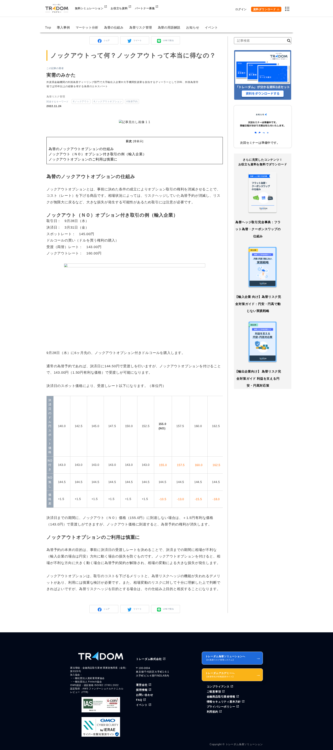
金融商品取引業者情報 (221, 696)
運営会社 (141, 684)
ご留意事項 (214, 691)
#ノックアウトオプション (108, 101)
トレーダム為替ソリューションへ (233, 658)
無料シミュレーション (89, 8)
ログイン (241, 9)
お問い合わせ (144, 694)
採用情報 (141, 689)
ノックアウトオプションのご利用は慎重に (83, 159)
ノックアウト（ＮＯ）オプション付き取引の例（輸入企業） (97, 154)
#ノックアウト (81, 101)
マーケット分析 (87, 27)
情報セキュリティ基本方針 (224, 701)
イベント (211, 27)
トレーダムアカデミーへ (233, 675)
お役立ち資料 (119, 8)
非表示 (138, 141)
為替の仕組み (114, 27)
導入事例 (63, 27)
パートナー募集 (145, 8)
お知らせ (192, 27)
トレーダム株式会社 (149, 658)
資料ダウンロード (264, 9)
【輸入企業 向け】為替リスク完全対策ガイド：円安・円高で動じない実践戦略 (258, 303)
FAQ (139, 699)
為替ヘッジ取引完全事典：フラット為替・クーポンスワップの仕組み (258, 229)
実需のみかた (61, 75)
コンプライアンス (218, 686)
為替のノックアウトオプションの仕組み (81, 149)
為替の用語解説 (169, 27)
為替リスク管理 (140, 27)
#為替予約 (132, 101)
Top (48, 27)
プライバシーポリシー (221, 706)
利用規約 (212, 711)
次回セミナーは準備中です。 (260, 142)
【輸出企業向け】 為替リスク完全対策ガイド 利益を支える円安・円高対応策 (258, 378)
